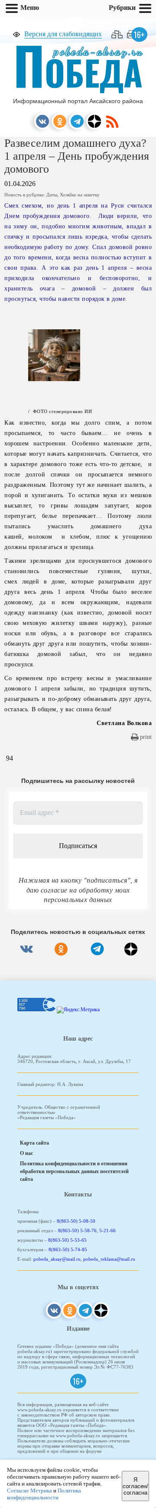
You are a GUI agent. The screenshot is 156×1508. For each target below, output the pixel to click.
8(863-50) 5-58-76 (77, 1230)
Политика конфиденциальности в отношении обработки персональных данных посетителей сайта (74, 1171)
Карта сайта (34, 1143)
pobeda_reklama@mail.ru (109, 1259)
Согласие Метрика (29, 1490)
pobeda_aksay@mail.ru (57, 1259)
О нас (26, 1153)
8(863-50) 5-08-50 (76, 1221)
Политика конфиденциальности (44, 1494)
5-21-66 (107, 1230)
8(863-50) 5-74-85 (68, 1249)
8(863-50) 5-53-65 (67, 1240)
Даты (51, 194)
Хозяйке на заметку (80, 194)
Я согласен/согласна (135, 1486)
